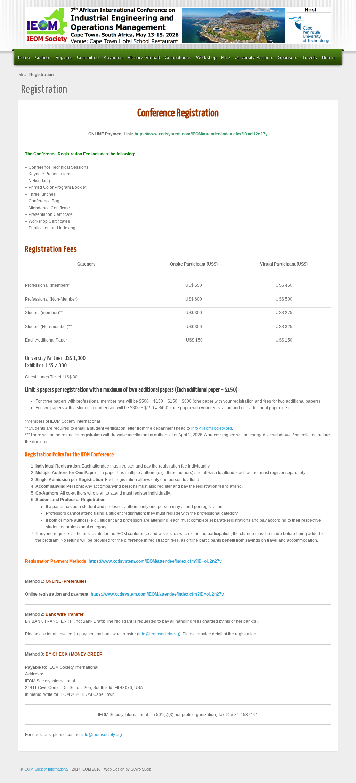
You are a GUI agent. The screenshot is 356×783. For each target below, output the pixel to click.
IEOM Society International (47, 769)
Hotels (328, 57)
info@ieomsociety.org (211, 428)
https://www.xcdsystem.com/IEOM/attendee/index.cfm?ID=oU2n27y (201, 134)
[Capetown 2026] (178, 25)
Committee (88, 57)
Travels (309, 57)
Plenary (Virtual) (144, 57)
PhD (225, 57)
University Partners (254, 57)
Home (24, 57)
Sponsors (287, 57)
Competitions (178, 57)
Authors (42, 57)
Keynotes (113, 57)
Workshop (206, 57)
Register (63, 57)
